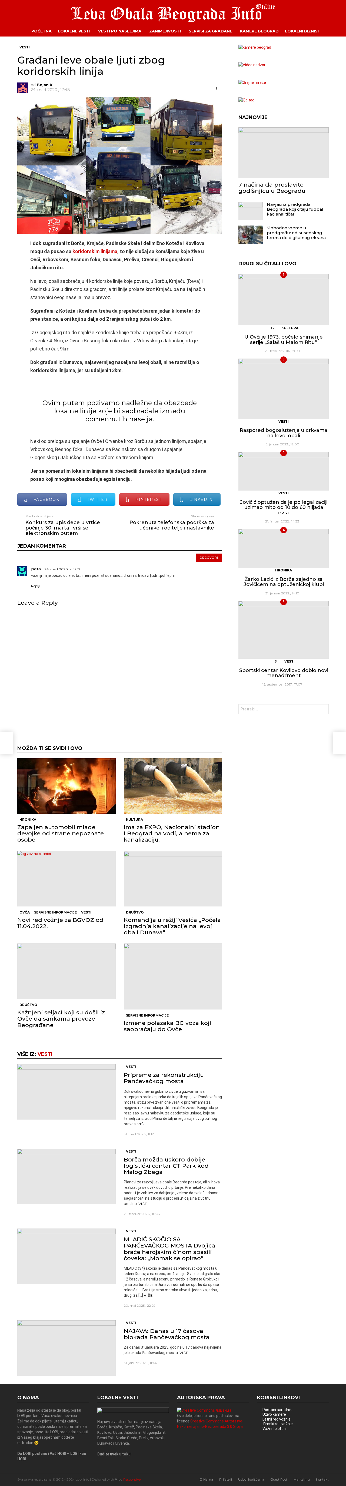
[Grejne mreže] (252, 82)
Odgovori (209, 558)
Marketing (302, 1479)
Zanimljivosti (165, 31)
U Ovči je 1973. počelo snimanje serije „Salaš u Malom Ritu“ (283, 339)
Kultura (134, 820)
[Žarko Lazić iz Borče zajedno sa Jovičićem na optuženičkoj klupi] (283, 548)
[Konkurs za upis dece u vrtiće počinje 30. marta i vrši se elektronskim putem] (6, 743)
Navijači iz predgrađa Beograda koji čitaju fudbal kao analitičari (295, 209)
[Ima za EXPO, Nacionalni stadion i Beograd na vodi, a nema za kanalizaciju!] (173, 786)
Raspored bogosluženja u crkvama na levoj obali (283, 433)
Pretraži (323, 709)
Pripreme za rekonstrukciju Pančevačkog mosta (164, 1077)
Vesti (86, 912)
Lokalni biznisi (302, 31)
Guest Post (278, 1479)
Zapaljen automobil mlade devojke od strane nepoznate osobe (60, 833)
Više (141, 1124)
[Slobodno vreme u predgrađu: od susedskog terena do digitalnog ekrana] (250, 235)
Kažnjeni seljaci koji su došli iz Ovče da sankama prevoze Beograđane (61, 1018)
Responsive (132, 1479)
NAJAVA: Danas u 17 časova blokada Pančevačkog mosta (166, 1334)
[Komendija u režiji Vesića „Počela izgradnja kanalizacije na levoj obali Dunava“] (173, 878)
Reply (35, 586)
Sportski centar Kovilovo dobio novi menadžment (283, 673)
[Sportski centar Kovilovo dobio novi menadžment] (283, 630)
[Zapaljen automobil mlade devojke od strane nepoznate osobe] (66, 786)
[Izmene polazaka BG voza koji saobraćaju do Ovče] (173, 977)
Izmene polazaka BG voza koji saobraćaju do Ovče (167, 1026)
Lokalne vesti (74, 31)
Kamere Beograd (259, 31)
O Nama (206, 1479)
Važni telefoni (274, 1429)
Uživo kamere (274, 1414)
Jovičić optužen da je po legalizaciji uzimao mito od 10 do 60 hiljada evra (283, 507)
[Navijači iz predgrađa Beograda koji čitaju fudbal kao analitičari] (250, 211)
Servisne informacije (55, 912)
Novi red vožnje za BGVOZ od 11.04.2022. (60, 922)
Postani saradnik (277, 1410)
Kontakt (322, 1479)
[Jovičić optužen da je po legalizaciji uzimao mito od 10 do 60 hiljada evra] (283, 471)
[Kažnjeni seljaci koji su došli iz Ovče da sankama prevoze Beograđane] (66, 971)
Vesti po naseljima (119, 31)
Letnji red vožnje (276, 1419)
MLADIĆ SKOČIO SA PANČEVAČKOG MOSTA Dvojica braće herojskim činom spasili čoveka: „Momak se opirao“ (169, 1249)
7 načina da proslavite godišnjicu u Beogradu (271, 187)
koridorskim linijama (94, 251)
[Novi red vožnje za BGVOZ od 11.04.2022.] (66, 878)
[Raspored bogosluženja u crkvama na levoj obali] (283, 389)
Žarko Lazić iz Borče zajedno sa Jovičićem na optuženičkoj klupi (284, 582)
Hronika (27, 820)
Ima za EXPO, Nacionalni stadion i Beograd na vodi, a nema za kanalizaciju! (172, 833)
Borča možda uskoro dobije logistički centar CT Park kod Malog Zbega (166, 1165)
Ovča (24, 912)
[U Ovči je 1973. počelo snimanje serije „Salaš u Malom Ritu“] (283, 300)
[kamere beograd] (254, 47)
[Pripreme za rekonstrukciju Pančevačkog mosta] (66, 1092)
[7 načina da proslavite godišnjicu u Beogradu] (283, 152)
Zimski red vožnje (277, 1424)
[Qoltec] (246, 100)
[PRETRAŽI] (333, 31)
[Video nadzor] (251, 65)
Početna (41, 31)
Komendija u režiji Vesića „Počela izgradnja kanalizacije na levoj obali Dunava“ (172, 926)
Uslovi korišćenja (251, 1479)
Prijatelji (225, 1479)
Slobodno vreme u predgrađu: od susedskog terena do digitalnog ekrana (296, 232)
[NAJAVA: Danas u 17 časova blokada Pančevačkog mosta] (66, 1348)
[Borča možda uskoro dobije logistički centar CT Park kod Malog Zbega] (66, 1176)
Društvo (135, 912)
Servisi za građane (210, 31)
